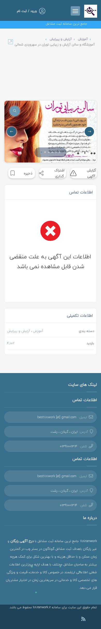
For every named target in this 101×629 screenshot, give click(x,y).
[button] (41, 152)
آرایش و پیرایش (61, 39)
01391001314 (68, 446)
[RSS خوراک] (83, 620)
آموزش (83, 39)
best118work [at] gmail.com (56, 417)
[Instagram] (91, 619)
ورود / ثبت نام (27, 11)
